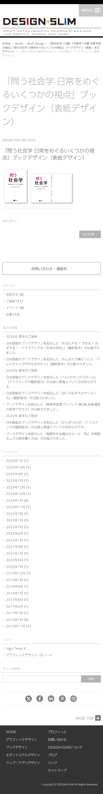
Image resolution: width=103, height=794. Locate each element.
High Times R (16, 648)
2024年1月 (14, 500)
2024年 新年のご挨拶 (21, 415)
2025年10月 (15, 467)
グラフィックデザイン (21, 739)
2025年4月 (14, 474)
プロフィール (57, 732)
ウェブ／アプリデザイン (23, 762)
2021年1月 (14, 553)
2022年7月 (14, 527)
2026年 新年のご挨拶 (21, 336)
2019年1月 (14, 580)
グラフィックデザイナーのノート (29, 655)
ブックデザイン (17, 747)
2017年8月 (14, 599)
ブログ (52, 755)
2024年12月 (15, 487)
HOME (6, 43)
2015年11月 (15, 626)
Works (19, 43)
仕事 (9, 314)
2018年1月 (14, 593)
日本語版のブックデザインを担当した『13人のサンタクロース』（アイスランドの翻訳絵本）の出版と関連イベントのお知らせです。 (51, 382)
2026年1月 (14, 460)
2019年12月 (15, 573)
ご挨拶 (10, 301)
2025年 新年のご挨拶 (21, 370)
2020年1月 (14, 566)
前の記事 (88, 234)
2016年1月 (14, 619)
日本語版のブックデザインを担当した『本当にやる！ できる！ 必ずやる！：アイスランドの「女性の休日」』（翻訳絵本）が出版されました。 (53, 348)
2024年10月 (15, 493)
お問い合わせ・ (49, 269)
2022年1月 (14, 540)
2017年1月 (14, 613)
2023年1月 (14, 520)
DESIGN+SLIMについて (65, 747)
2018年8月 (14, 586)
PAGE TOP (85, 718)
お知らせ (12, 294)
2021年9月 (14, 546)
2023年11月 (15, 507)
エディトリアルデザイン (23, 755)
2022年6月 (14, 533)
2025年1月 (14, 480)
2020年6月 (14, 560)
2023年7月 (14, 513)
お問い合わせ (57, 739)
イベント (12, 307)
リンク (52, 762)
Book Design (36, 43)
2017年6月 (14, 606)
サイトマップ (57, 770)
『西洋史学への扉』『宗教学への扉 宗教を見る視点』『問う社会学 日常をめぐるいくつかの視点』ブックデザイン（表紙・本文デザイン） (51, 47)
